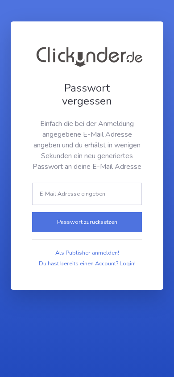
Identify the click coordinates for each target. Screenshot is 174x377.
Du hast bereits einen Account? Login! (87, 264)
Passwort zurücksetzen (87, 222)
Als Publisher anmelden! (87, 253)
